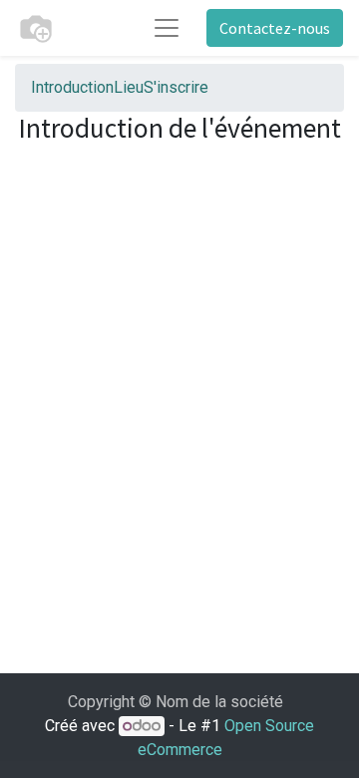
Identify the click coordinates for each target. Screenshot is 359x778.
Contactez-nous (274, 28)
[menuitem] (72, 87)
